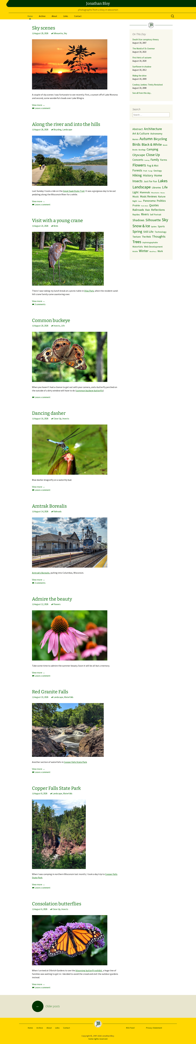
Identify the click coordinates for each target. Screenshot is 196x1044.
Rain (147, 209)
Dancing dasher (49, 413)
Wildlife (135, 251)
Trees (136, 241)
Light (135, 192)
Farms (163, 159)
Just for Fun (150, 181)
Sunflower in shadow (141, 66)
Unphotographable (150, 242)
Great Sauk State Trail (74, 191)
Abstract (137, 129)
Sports (161, 226)
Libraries (156, 187)
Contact (77, 16)
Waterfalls (68, 697)
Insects (56, 325)
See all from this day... (142, 93)
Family (155, 160)
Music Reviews (148, 196)
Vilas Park (89, 290)
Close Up (57, 418)
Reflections (158, 209)
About (54, 16)
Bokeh (165, 145)
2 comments (40, 304)
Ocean (140, 201)
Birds (55, 226)
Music (135, 196)
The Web (146, 236)
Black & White (152, 144)
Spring (137, 231)
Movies (162, 193)
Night (134, 201)
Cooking (146, 160)
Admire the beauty (52, 599)
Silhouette (58, 33)
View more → (38, 105)
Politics (161, 201)
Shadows (138, 220)
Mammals (145, 192)
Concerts (137, 159)
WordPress (153, 251)
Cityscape (138, 155)
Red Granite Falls (50, 691)
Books (134, 150)
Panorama (149, 200)
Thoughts (158, 236)
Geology (158, 170)
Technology (160, 231)
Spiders (154, 226)
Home (30, 16)
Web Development (153, 246)
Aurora (135, 139)
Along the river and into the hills (66, 124)
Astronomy (156, 133)
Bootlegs (142, 150)
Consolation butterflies (56, 904)
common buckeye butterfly (89, 390)
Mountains (155, 193)
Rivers (145, 214)
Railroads (57, 511)
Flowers (57, 604)
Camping (152, 149)
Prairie (136, 205)
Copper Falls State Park (75, 762)
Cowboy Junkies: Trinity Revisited (147, 84)
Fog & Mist (152, 165)
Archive (42, 16)
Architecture (153, 129)
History (148, 175)
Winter (143, 251)
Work (160, 251)
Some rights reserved (97, 1039)
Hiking (137, 175)
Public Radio (144, 206)
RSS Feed (130, 1028)
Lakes (162, 180)
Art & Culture (140, 133)
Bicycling (57, 129)
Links (65, 16)
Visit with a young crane (57, 220)
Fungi (150, 171)
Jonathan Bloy (98, 3)
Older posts (48, 1006)
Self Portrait (155, 214)
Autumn (146, 138)
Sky (65, 33)
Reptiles (136, 214)
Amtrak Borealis (49, 506)
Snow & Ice (141, 225)
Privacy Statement (154, 1028)
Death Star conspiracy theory (145, 39)
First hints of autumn (141, 57)
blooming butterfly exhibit (88, 970)
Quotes (154, 205)
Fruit (145, 170)
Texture (136, 236)
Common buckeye (51, 320)
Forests (137, 170)
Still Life (148, 232)
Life (63, 325)
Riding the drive (139, 75)
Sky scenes (43, 28)
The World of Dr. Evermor (143, 48)
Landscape (67, 129)
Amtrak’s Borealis (41, 572)
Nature (161, 196)
